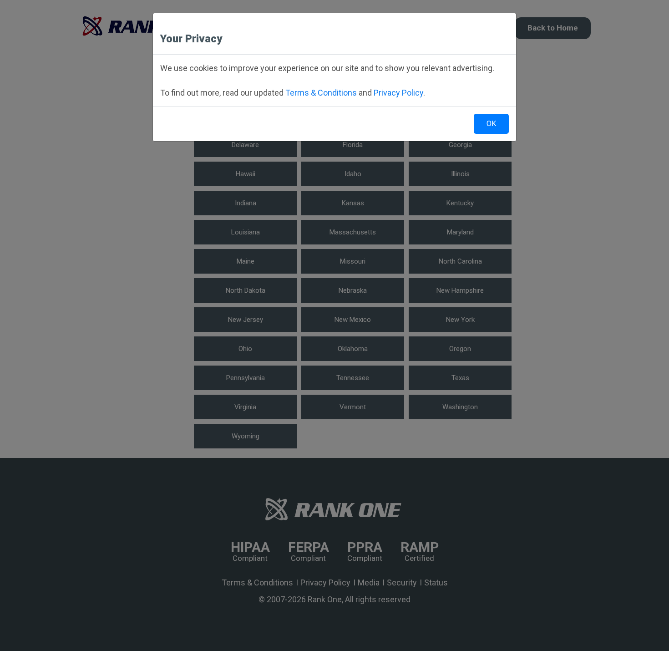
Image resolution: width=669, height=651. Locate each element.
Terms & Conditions (321, 92)
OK (491, 123)
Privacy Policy (398, 92)
